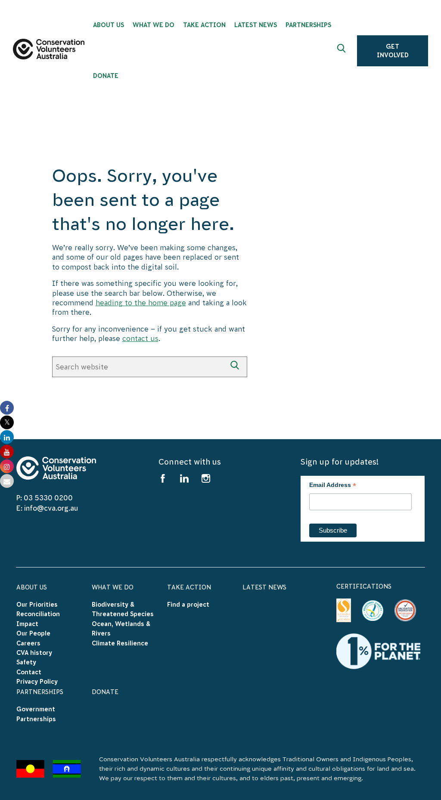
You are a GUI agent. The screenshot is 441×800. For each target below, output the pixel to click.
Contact (28, 672)
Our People (33, 633)
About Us (31, 587)
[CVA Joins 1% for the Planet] (378, 650)
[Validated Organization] (405, 610)
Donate (105, 691)
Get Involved (393, 51)
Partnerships (39, 691)
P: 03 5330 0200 (44, 498)
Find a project (188, 604)
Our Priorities (37, 604)
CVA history (34, 652)
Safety (26, 662)
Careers (28, 643)
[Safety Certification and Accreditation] (343, 610)
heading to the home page (141, 303)
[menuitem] (108, 23)
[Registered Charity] (372, 610)
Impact (27, 623)
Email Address (332, 486)
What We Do (113, 587)
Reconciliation (38, 614)
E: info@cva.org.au (47, 508)
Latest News (264, 587)
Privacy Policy (37, 681)
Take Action (189, 587)
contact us (140, 338)
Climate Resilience (120, 643)
